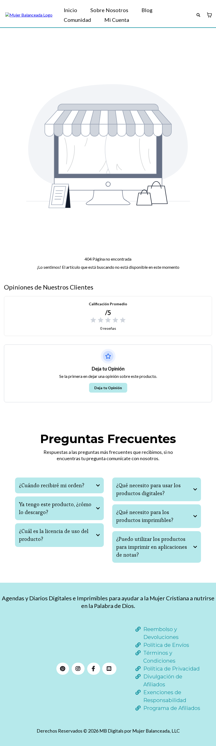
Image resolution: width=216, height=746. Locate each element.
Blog (147, 10)
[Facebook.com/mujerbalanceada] (93, 669)
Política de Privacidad (171, 669)
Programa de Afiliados (171, 708)
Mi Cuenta (116, 20)
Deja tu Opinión (108, 387)
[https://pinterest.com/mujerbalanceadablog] (62, 669)
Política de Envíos (166, 645)
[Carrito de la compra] (209, 15)
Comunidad (77, 20)
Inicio (70, 10)
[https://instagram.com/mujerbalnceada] (78, 669)
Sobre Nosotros (109, 10)
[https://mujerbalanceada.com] (28, 15)
